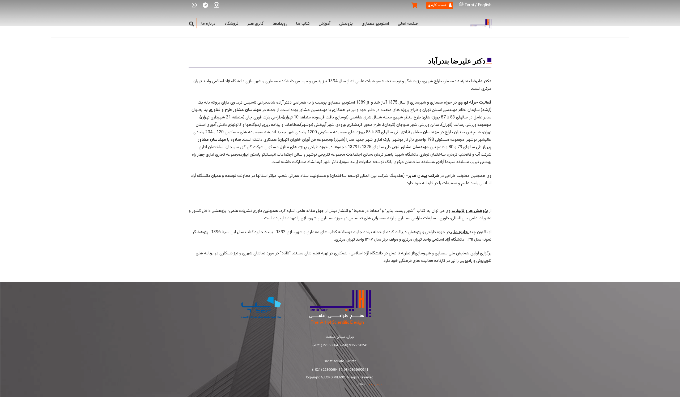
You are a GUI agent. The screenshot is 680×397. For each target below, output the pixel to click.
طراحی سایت (374, 384)
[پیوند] (480, 24)
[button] (191, 24)
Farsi (469, 5)
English (484, 5)
